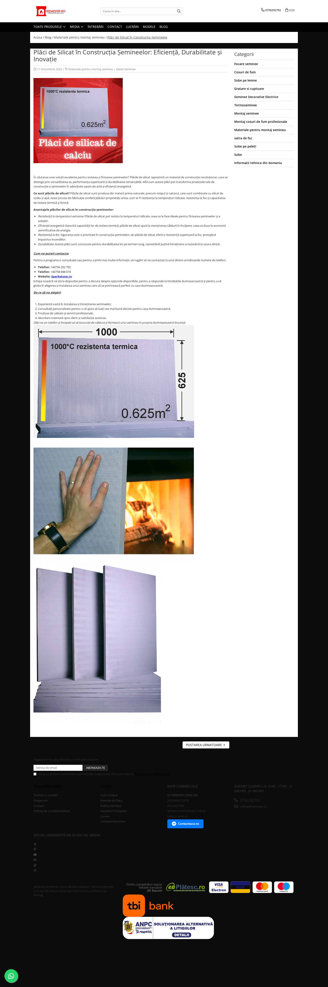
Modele (149, 27)
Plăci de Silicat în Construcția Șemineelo (137, 37)
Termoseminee (245, 105)
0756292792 (249, 800)
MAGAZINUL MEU (47, 786)
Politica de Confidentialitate (152, 774)
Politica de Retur (111, 806)
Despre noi (40, 800)
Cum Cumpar (109, 795)
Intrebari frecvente (112, 821)
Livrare (105, 816)
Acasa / (38, 37)
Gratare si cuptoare (249, 88)
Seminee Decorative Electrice (256, 97)
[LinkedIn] (34, 860)
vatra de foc (243, 138)
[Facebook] (34, 844)
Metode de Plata (111, 800)
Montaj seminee (246, 113)
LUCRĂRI (132, 27)
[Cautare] (179, 11)
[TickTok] (34, 865)
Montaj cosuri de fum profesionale (260, 121)
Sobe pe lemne (245, 80)
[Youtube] (34, 855)
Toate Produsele (48, 27)
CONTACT (115, 27)
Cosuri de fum (245, 72)
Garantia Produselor (113, 811)
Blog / (49, 37)
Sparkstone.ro (61, 276)
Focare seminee (246, 64)
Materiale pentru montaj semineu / (80, 37)
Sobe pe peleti (245, 146)
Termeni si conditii (45, 795)
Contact (38, 806)
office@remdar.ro (253, 806)
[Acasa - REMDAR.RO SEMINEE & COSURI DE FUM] (55, 11)
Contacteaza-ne (188, 823)
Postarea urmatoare (204, 745)
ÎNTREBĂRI (96, 27)
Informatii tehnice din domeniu (258, 163)
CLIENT (106, 786)
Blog (164, 27)
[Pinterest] (34, 849)
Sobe (238, 154)
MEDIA (75, 27)
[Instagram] (34, 870)
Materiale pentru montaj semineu (91, 69)
